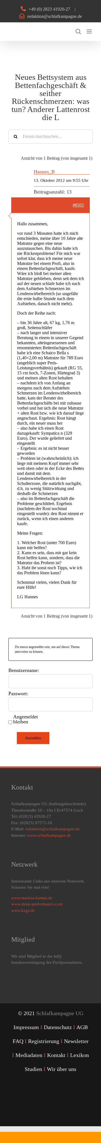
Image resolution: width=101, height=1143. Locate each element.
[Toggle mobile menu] (90, 31)
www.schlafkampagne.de (49, 835)
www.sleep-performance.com (37, 904)
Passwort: (18, 693)
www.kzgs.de (23, 910)
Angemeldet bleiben (25, 719)
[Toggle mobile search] (78, 31)
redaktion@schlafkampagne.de (54, 16)
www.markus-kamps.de (31, 898)
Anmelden (33, 738)
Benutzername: (23, 670)
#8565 (78, 205)
